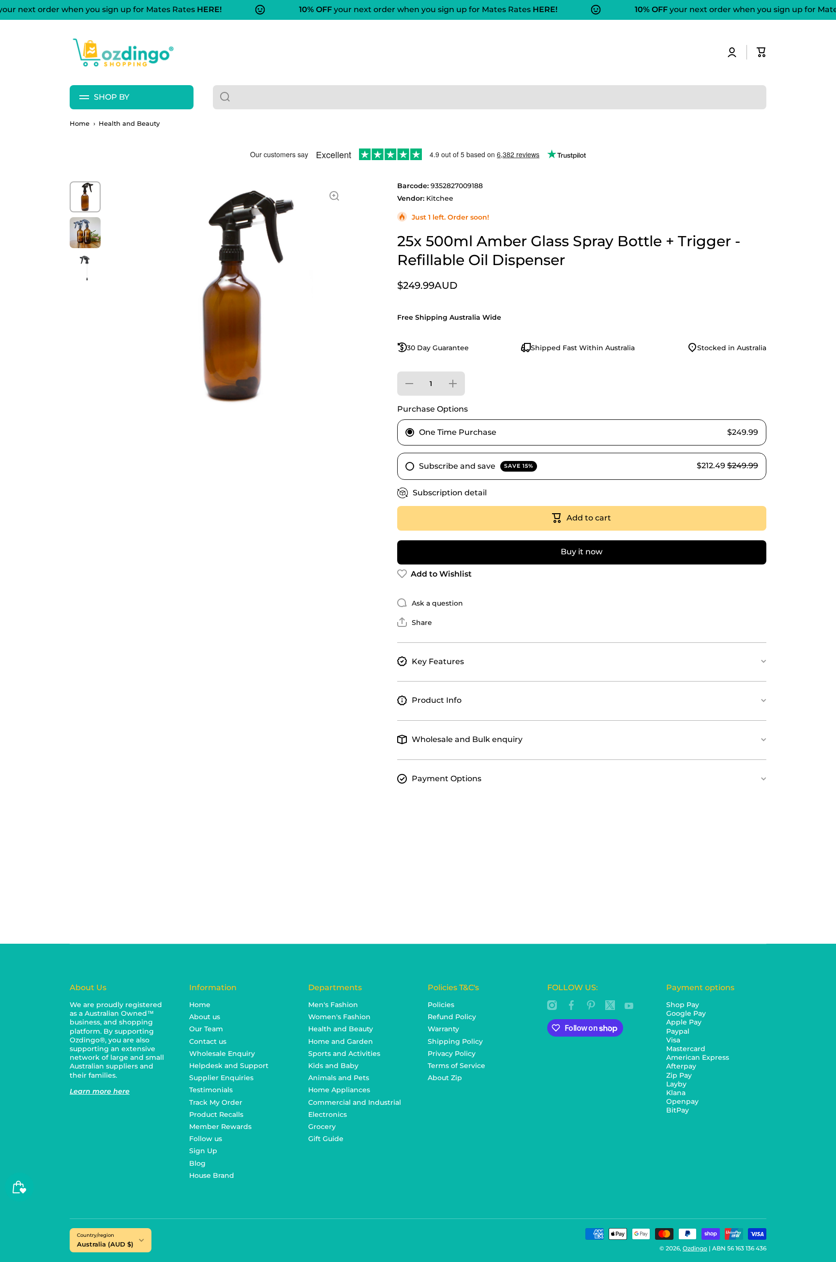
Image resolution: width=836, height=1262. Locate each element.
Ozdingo (695, 1248)
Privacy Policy (452, 1053)
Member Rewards (220, 1126)
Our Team (206, 1028)
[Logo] (123, 52)
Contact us (207, 1041)
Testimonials (211, 1089)
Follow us (205, 1138)
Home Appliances (339, 1089)
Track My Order (215, 1102)
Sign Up (203, 1150)
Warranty (443, 1028)
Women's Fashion (339, 1016)
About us (204, 1016)
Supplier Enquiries (221, 1077)
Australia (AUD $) (105, 1244)
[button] (761, 52)
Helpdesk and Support (229, 1065)
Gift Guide (325, 1138)
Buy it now (581, 551)
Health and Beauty (129, 123)
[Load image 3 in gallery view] (85, 268)
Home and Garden (340, 1041)
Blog (197, 1163)
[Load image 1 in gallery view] (85, 196)
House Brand (211, 1175)
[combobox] (489, 97)
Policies (441, 1004)
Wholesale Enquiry (222, 1053)
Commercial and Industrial (354, 1102)
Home (80, 123)
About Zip (445, 1077)
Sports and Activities (344, 1053)
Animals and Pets (338, 1077)
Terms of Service (456, 1065)
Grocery (322, 1126)
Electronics (327, 1114)
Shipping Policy (455, 1041)
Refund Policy (452, 1016)
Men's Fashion (333, 1004)
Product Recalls (216, 1114)
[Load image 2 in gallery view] (85, 232)
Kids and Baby (333, 1065)
